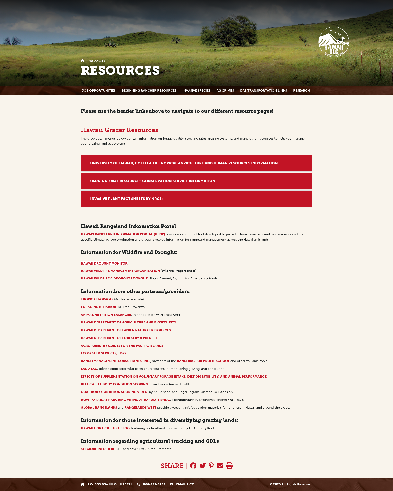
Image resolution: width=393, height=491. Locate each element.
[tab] (196, 163)
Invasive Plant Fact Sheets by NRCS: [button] (126, 199)
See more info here (98, 449)
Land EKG (89, 369)
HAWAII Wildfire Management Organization (121, 271)
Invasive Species (196, 90)
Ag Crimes (225, 90)
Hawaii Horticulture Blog (105, 428)
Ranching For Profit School (203, 361)
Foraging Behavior (98, 307)
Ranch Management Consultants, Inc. (115, 361)
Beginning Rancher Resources (149, 90)
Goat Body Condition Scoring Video (114, 392)
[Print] (229, 466)
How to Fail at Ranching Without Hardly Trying (125, 400)
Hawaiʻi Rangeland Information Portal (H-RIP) (123, 234)
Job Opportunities (99, 90)
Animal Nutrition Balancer (106, 315)
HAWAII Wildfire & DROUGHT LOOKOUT (114, 278)
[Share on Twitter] (202, 466)
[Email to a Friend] (220, 466)
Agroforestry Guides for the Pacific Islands (122, 346)
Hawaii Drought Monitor (104, 263)
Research (301, 90)
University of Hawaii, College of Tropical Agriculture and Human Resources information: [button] (184, 163)
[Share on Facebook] (193, 466)
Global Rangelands (99, 407)
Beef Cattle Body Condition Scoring (114, 384)
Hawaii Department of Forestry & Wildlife (119, 338)
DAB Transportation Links (263, 90)
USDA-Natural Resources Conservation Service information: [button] (153, 181)
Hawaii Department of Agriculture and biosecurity (129, 322)
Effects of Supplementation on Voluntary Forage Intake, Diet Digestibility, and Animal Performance (174, 376)
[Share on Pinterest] (211, 466)
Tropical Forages (97, 299)
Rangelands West (140, 407)
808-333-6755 (153, 484)
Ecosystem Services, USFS (103, 353)
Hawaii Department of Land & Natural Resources (126, 330)
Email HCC (184, 484)
